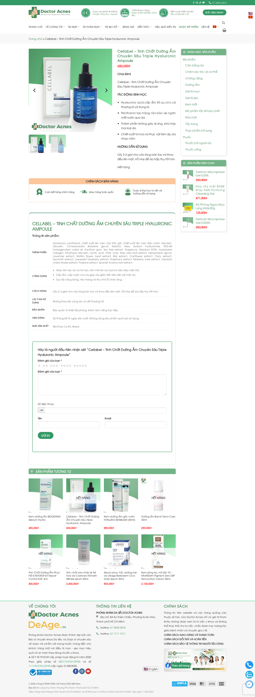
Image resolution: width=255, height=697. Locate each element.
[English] (151, 669)
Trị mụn (72, 26)
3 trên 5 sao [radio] (53, 365)
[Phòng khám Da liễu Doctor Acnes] (49, 12)
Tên (40, 418)
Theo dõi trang (180, 665)
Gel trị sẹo (191, 98)
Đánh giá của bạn (50, 360)
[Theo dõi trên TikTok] (200, 3)
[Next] (106, 90)
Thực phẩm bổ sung (198, 130)
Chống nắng (194, 78)
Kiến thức (144, 26)
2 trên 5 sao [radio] (44, 365)
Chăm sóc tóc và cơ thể (201, 71)
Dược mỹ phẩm (188, 26)
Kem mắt (191, 104)
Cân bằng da (194, 65)
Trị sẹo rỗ (111, 26)
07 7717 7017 (117, 633)
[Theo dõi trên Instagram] (197, 3)
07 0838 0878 (117, 627)
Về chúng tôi (54, 26)
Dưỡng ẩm (192, 84)
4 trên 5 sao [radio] (65, 365)
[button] (223, 22)
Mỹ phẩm (189, 59)
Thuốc (187, 137)
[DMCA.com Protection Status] (180, 683)
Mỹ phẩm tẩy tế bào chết (202, 111)
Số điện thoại (46, 403)
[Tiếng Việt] (250, 17)
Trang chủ (35, 26)
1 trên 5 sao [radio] (39, 365)
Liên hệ (205, 26)
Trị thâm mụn (91, 26)
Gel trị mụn (192, 91)
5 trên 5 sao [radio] (79, 365)
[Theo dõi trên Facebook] (194, 3)
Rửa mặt (191, 117)
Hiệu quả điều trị (165, 26)
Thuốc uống (193, 149)
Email (108, 418)
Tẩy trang (191, 124)
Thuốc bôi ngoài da (198, 143)
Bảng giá (128, 26)
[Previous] (35, 90)
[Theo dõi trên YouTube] (203, 3)
